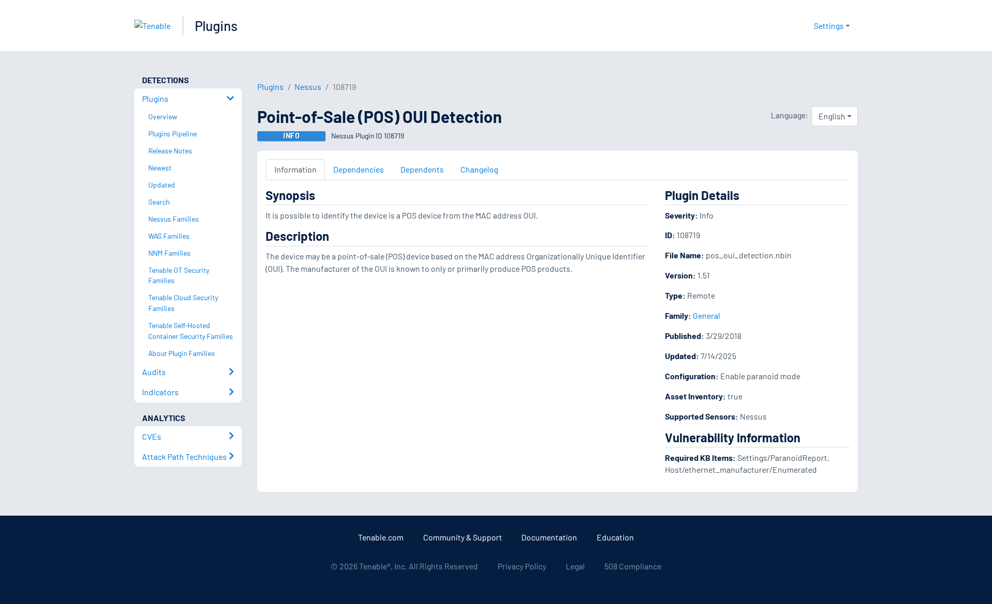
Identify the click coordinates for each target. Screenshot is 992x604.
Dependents (422, 169)
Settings (829, 25)
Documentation (549, 537)
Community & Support (462, 537)
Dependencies (358, 169)
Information (295, 169)
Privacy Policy (522, 566)
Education (615, 537)
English (831, 116)
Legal (575, 566)
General (706, 315)
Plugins (216, 26)
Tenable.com (381, 537)
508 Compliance (633, 566)
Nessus (308, 86)
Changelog (479, 169)
